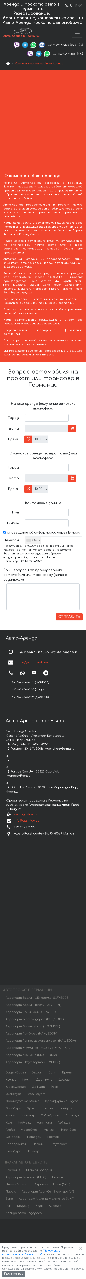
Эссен (55, 1086)
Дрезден (64, 1079)
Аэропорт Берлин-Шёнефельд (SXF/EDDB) (37, 997)
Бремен (67, 1072)
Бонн (52, 1072)
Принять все (13, 1273)
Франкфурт (36, 1094)
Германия (13, 1170)
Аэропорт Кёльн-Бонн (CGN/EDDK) (32, 1012)
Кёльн (26, 1079)
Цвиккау (33, 1151)
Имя (15, 512)
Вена (9, 1198)
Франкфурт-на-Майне (22, 1101)
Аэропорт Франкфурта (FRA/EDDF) (33, 1026)
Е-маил (13, 523)
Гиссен (48, 1108)
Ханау (10, 1115)
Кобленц (24, 1122)
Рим (8, 1205)
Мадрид (23, 1205)
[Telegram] (25, 44)
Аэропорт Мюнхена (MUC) (26, 1177)
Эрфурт (38, 1086)
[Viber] (16, 44)
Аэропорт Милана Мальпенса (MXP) (46, 1198)
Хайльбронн (50, 1115)
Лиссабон (56, 1205)
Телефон (11, 540)
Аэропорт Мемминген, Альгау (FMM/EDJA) (38, 1047)
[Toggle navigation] (77, 34)
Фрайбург (13, 1108)
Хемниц (11, 1079)
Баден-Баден (16, 1072)
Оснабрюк (13, 1136)
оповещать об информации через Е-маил (43, 532)
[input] (47, 428)
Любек (10, 1129)
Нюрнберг (69, 1129)
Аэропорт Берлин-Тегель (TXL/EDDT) (33, 1004)
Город (13, 418)
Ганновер (28, 1115)
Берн (39, 1205)
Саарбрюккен (16, 1144)
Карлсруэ (72, 1115)
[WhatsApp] (33, 44)
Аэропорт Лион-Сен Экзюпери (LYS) (48, 1191)
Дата (14, 428)
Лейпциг (64, 1122)
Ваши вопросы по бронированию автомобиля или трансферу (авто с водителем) (35, 574)
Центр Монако (17, 1184)
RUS (68, 6)
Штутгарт (58, 1144)
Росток (53, 1136)
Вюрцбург (13, 1151)
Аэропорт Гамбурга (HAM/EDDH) (31, 1033)
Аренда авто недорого (24, 1213)
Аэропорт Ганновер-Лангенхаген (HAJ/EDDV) (41, 1040)
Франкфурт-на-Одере (61, 1101)
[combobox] (33, 540)
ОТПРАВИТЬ (69, 617)
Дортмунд (44, 1079)
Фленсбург (14, 1094)
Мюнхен (49, 1129)
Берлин (37, 1072)
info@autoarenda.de (33, 662)
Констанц (44, 1122)
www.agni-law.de (25, 814)
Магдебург (29, 1129)
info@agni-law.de (26, 820)
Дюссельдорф (16, 1086)
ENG (78, 6)
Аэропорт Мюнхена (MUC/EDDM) (31, 1055)
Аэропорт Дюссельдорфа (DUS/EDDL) (35, 1019)
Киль (9, 1122)
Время (13, 439)
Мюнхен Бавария (39, 1170)
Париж (11, 1191)
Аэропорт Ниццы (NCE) (52, 1184)
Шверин (38, 1144)
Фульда (32, 1108)
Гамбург (65, 1108)
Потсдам (34, 1136)
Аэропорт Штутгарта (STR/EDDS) (33, 1062)
